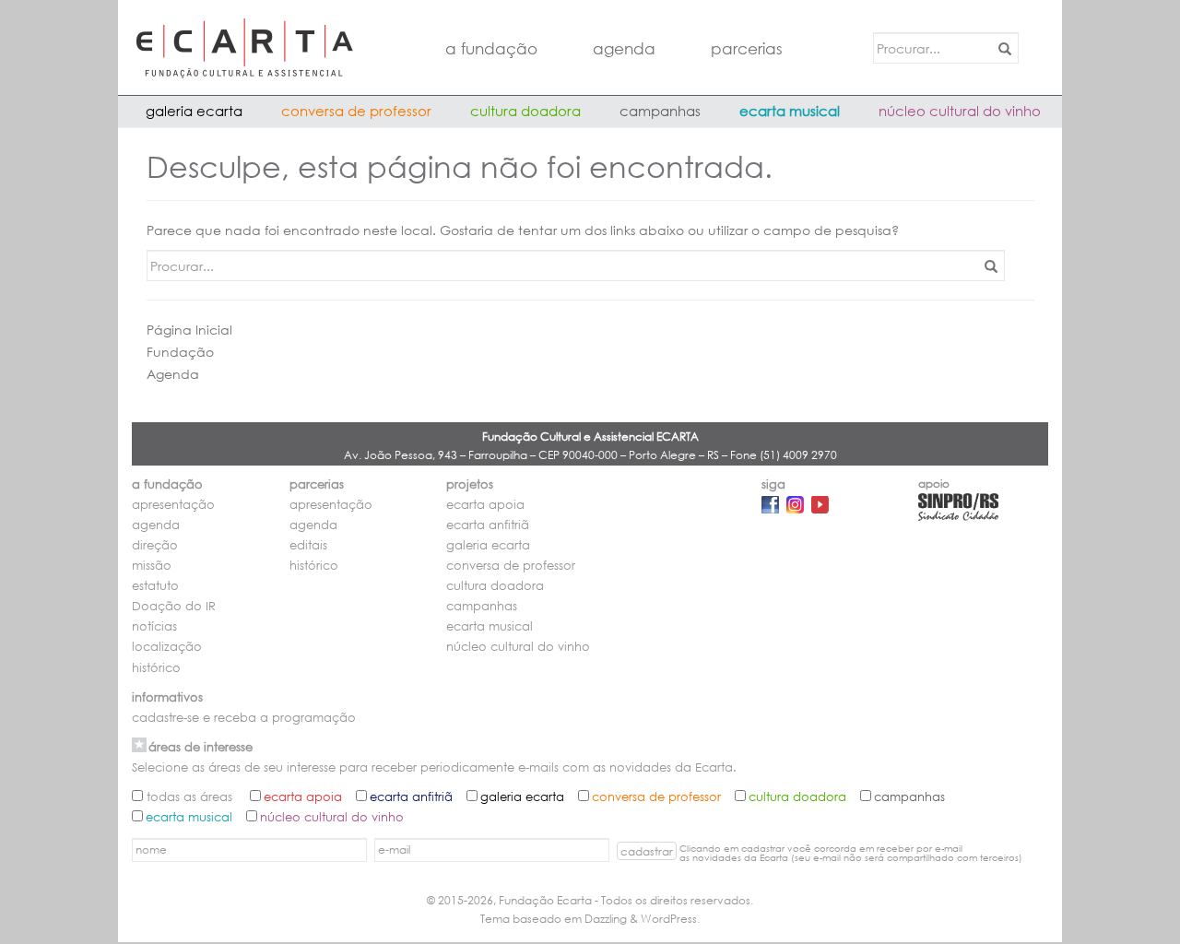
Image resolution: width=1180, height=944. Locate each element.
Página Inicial (189, 329)
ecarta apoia (485, 505)
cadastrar (646, 851)
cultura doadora (525, 110)
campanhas (660, 110)
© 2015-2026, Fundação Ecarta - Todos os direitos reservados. (590, 900)
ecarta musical (789, 110)
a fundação (491, 48)
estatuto (155, 586)
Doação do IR (174, 606)
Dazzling (605, 918)
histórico (156, 668)
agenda (624, 48)
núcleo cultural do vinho (960, 110)
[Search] (1001, 48)
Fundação (180, 351)
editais (308, 545)
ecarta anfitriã (487, 525)
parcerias (747, 48)
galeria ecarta (194, 110)
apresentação (173, 505)
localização (167, 647)
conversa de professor (356, 110)
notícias (154, 626)
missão (151, 565)
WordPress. (670, 918)
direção (155, 545)
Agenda (173, 374)
